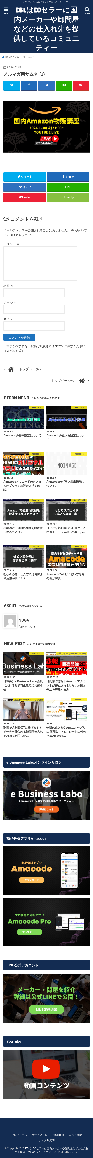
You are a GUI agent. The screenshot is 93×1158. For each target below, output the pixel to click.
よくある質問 (47, 1140)
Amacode (58, 1135)
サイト (8, 319)
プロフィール (19, 1135)
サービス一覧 (40, 1135)
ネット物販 (75, 1135)
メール (9, 302)
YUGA (24, 620)
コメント (11, 244)
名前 (8, 286)
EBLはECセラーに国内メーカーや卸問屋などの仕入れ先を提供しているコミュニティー (46, 28)
